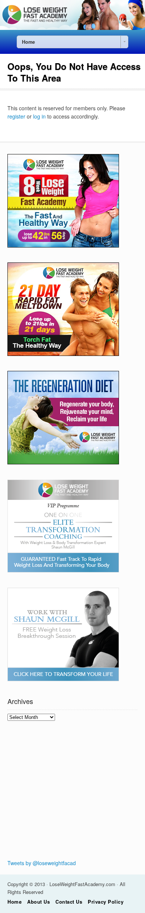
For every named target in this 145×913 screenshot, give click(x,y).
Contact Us (68, 901)
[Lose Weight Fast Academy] (72, 27)
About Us (38, 901)
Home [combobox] (28, 42)
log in (39, 116)
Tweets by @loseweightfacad (41, 863)
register (16, 116)
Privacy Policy (105, 901)
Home (14, 901)
